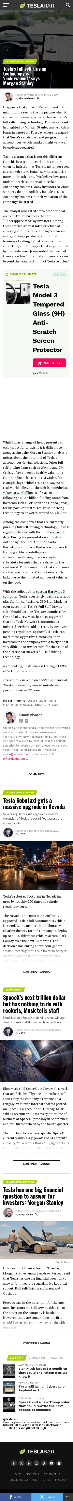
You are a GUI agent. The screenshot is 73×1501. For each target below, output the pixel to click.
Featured (11, 705)
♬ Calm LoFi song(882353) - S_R (24, 1428)
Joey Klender (26, 1214)
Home (17, 1474)
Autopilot (48, 701)
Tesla (54, 705)
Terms (46, 1479)
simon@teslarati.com (16, 754)
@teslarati (10, 1419)
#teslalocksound (50, 1425)
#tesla (19, 1425)
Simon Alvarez (27, 98)
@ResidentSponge (15, 758)
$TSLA (33, 701)
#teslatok (31, 1425)
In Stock (59, 274)
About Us (32, 1474)
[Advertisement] (36, 412)
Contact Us (52, 1474)
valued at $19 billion (18, 492)
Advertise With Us (23, 1479)
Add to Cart (52, 363)
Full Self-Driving (34, 705)
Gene (22, 833)
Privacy (61, 1479)
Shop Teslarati (23, 274)
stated (28, 202)
